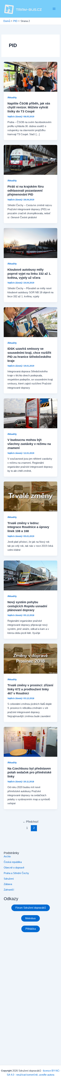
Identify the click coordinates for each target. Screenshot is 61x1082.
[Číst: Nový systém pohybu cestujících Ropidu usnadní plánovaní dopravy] (30, 575)
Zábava (8, 884)
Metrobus (30, 918)
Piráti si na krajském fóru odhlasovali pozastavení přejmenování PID (25, 190)
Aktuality (12, 97)
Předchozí (30, 821)
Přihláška (30, 928)
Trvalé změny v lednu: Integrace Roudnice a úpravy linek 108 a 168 (28, 527)
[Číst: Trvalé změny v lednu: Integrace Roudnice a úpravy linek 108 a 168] (30, 496)
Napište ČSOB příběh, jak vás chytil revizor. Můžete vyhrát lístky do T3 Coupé (28, 107)
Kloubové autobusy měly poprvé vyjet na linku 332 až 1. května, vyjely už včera (29, 273)
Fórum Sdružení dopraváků (30, 907)
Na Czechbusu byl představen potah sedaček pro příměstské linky (29, 772)
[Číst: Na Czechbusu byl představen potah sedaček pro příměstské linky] (30, 741)
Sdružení (9, 878)
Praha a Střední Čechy (16, 873)
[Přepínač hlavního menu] (54, 8)
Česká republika (13, 862)
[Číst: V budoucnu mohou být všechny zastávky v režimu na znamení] (30, 413)
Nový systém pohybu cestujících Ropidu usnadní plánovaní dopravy (27, 606)
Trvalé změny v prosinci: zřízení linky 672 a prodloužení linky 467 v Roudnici (30, 689)
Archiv (7, 856)
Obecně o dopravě (14, 867)
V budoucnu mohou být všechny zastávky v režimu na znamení (29, 443)
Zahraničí (9, 889)
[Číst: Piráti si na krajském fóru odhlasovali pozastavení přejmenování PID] (30, 159)
